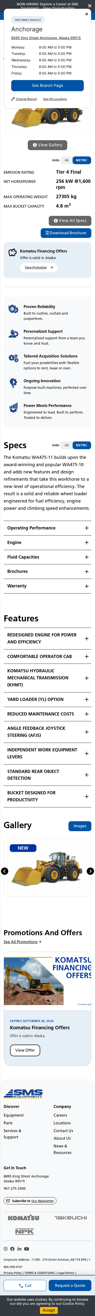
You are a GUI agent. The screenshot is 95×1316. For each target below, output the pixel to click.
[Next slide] (90, 871)
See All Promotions (21, 942)
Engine (14, 542)
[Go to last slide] (4, 871)
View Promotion (36, 267)
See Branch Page (47, 85)
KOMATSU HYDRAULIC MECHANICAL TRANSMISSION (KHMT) (37, 678)
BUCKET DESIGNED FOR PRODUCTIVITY (31, 796)
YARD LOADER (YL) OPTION (35, 699)
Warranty (17, 586)
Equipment (14, 1115)
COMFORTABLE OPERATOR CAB (39, 656)
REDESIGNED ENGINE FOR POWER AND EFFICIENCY (41, 638)
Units (55, 160)
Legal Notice (65, 1273)
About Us (62, 1138)
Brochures (17, 571)
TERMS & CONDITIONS (39, 1273)
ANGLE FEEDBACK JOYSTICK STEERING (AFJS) (36, 732)
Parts (8, 1123)
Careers (60, 1115)
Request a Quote (70, 1285)
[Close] (87, 14)
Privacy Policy (12, 1273)
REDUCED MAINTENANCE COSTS (40, 714)
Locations (62, 1123)
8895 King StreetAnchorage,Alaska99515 (46, 38)
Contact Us (63, 1131)
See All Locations (55, 99)
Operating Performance (31, 528)
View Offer (25, 1050)
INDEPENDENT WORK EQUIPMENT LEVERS (42, 753)
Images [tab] (80, 826)
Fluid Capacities (23, 557)
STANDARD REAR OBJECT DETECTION (33, 775)
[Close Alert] (89, 6)
